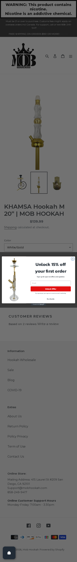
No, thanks (50, 299)
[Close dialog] (72, 258)
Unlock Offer (50, 289)
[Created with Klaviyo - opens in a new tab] (38, 304)
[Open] (9, 553)
